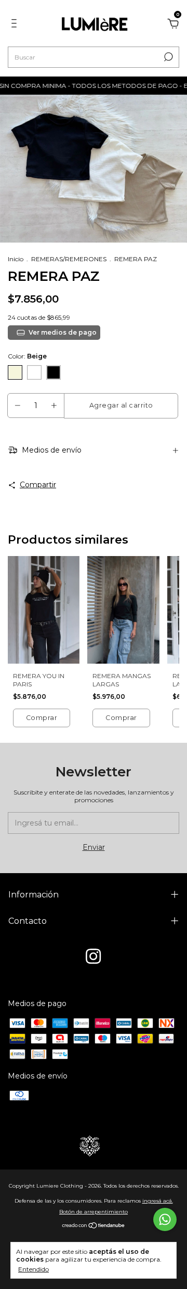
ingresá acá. (157, 1200)
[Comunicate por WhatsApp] (165, 1219)
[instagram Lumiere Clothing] (93, 956)
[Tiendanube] (93, 1226)
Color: (27, 356)
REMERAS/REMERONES (68, 259)
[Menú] (16, 25)
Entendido (33, 1269)
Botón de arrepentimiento (93, 1211)
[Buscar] (167, 57)
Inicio (15, 259)
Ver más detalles (56, 332)
